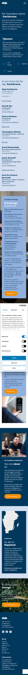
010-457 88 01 (6, 110)
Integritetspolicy (6, 662)
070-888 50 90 (6, 183)
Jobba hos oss (6, 645)
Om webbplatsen (7, 660)
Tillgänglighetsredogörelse (9, 665)
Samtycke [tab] (5, 310)
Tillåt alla (14, 358)
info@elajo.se (6, 623)
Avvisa (14, 368)
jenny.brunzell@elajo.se (9, 165)
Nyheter (4, 647)
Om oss (4, 651)
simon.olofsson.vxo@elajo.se (10, 122)
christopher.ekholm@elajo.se (10, 138)
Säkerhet (24, 64)
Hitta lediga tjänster (13, 496)
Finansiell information (8, 669)
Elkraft (10, 71)
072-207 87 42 (6, 151)
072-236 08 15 (6, 164)
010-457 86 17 (6, 136)
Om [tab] (23, 310)
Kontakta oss (11, 293)
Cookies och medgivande (9, 663)
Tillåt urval (14, 363)
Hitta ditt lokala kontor (11, 605)
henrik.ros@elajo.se (7, 112)
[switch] (24, 341)
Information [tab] (14, 310)
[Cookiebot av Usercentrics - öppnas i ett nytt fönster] (19, 306)
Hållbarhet (5, 643)
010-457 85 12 (6, 96)
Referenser (5, 649)
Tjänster (4, 642)
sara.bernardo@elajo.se (9, 185)
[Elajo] (4, 3)
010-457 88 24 (6, 120)
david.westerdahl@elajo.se (9, 153)
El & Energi (10, 64)
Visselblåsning (6, 667)
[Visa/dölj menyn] (25, 3)
